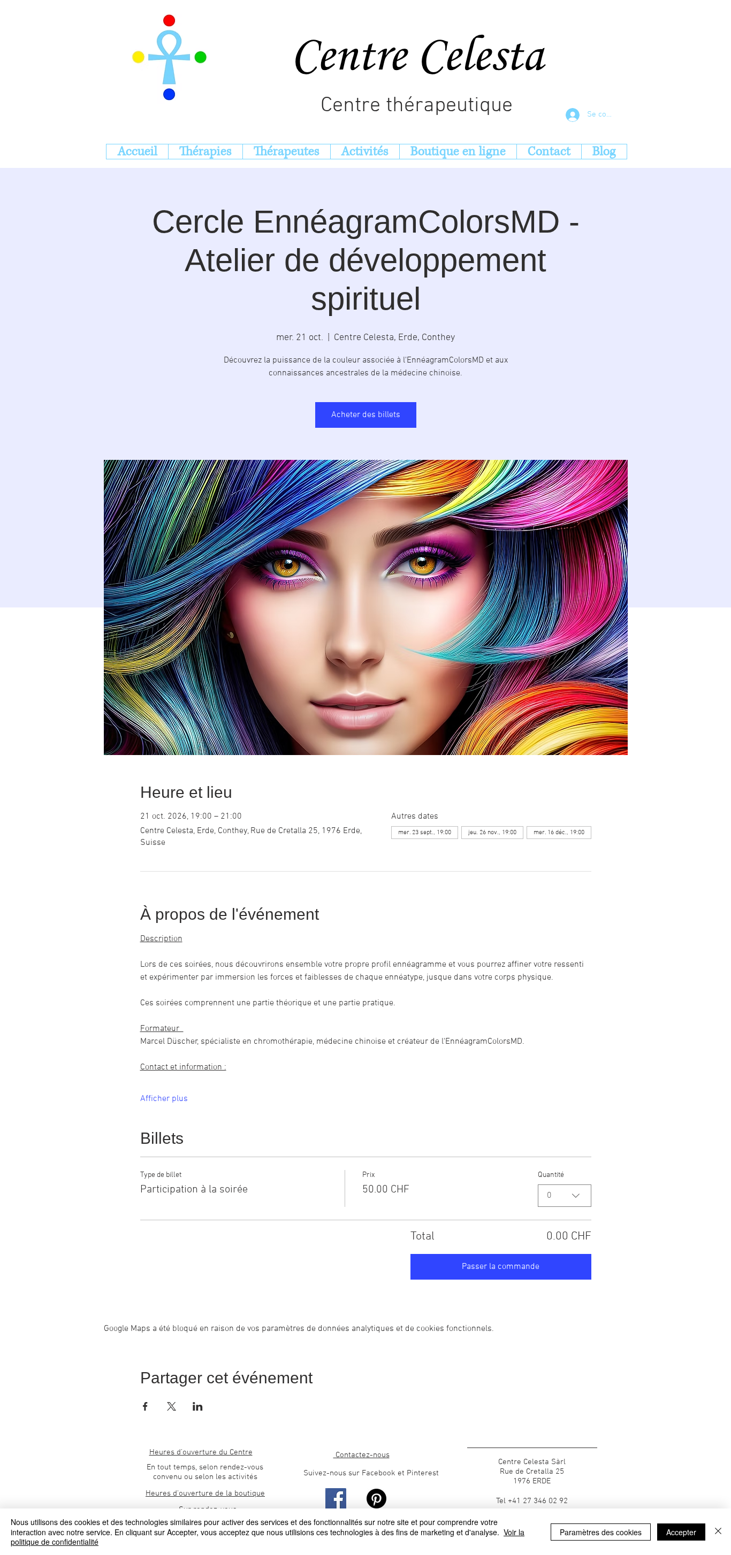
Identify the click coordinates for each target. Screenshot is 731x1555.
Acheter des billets (365, 415)
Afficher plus (164, 1099)
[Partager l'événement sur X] (171, 1406)
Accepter (681, 1532)
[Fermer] (718, 1531)
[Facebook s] (335, 1498)
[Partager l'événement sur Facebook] (145, 1406)
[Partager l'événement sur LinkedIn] (198, 1406)
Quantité (551, 1175)
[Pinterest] (376, 1498)
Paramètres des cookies (601, 1532)
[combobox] (564, 1195)
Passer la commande (500, 1266)
